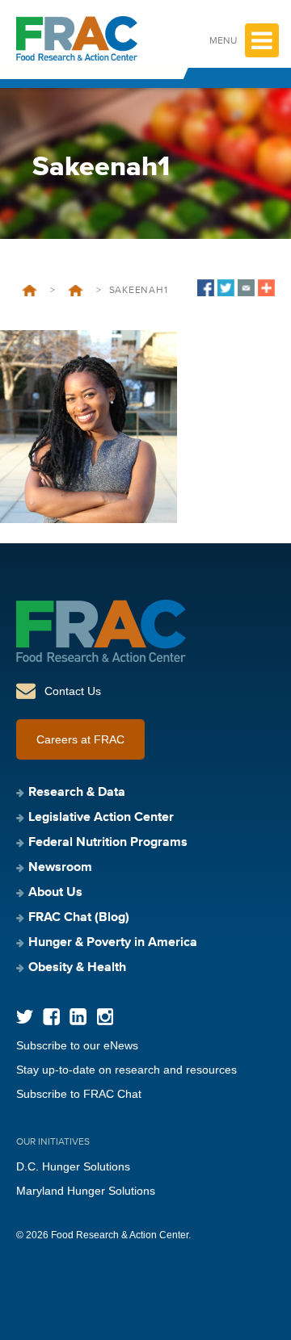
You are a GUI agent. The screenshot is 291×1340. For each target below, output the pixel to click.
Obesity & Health (77, 967)
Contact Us (72, 691)
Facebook (51, 1016)
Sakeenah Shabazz (75, 290)
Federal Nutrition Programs (108, 842)
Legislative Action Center (101, 817)
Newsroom (60, 867)
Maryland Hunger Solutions (85, 1190)
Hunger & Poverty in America (112, 942)
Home (29, 290)
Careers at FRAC (80, 739)
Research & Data (76, 792)
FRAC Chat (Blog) (78, 917)
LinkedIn (78, 1016)
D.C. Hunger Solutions (73, 1166)
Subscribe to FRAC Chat (78, 1093)
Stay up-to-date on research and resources (126, 1069)
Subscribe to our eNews (77, 1045)
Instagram (104, 1016)
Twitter (24, 1016)
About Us (55, 892)
